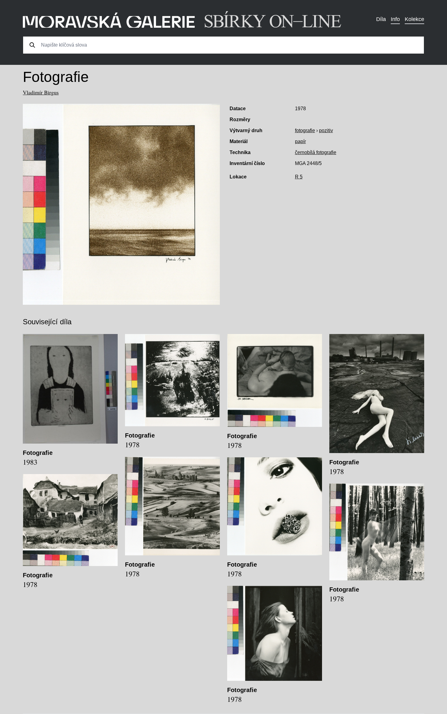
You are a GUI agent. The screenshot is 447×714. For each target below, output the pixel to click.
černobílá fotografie (315, 152)
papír (300, 141)
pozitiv (326, 130)
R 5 (299, 176)
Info (395, 19)
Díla (381, 19)
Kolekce (414, 19)
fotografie (305, 130)
